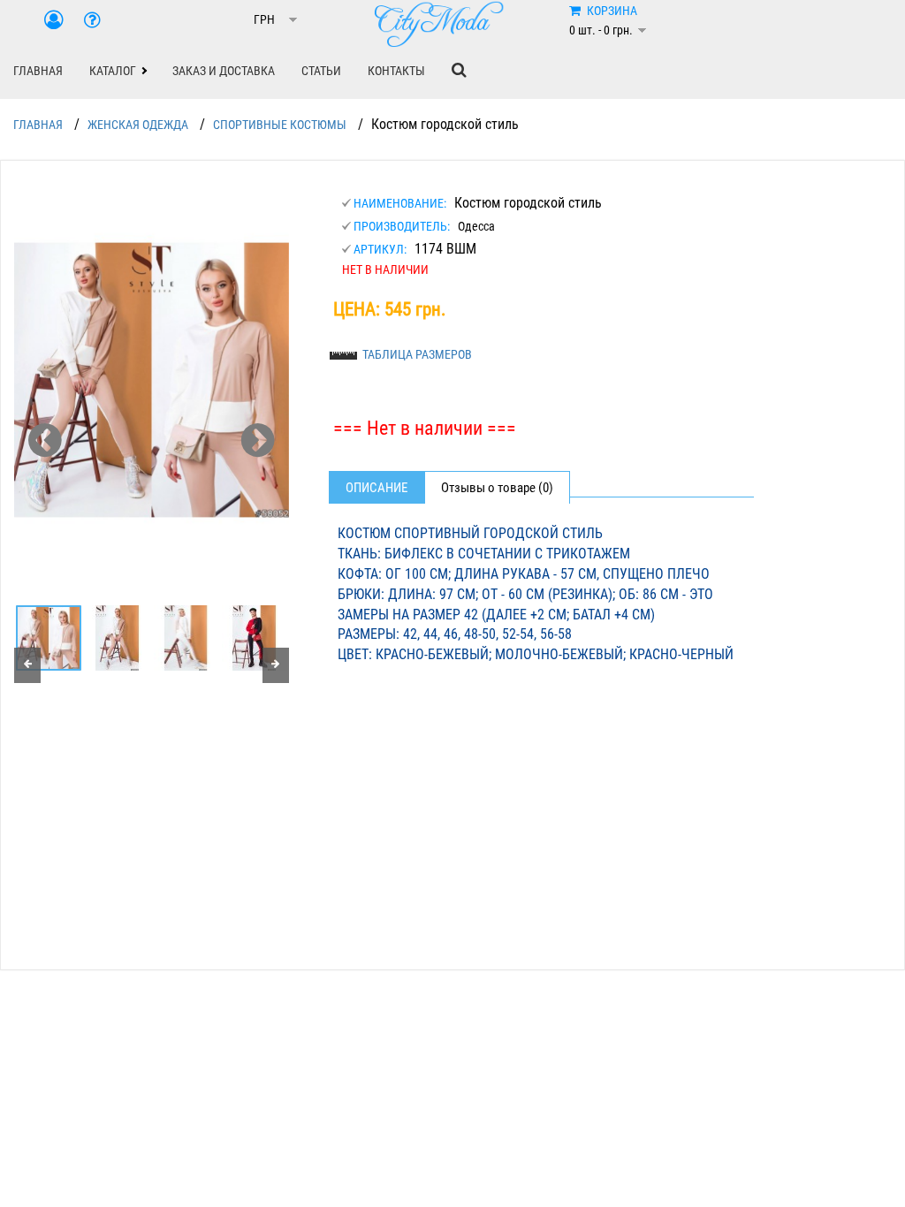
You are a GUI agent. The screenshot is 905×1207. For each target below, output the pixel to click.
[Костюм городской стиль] (151, 380)
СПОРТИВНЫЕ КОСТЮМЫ (279, 125)
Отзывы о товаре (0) (497, 488)
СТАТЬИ (321, 71)
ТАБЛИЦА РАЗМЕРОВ (417, 354)
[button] (117, 71)
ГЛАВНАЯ (38, 71)
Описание (376, 488)
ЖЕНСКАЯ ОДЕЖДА (137, 125)
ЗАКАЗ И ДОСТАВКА (223, 71)
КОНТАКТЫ (396, 71)
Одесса (476, 226)
